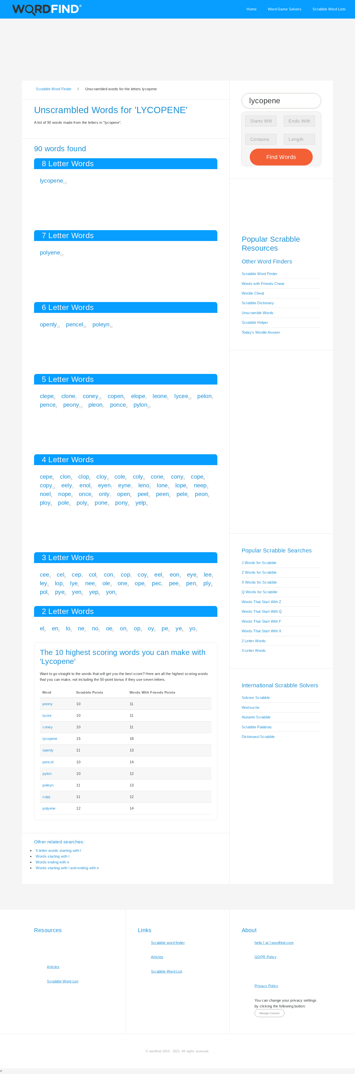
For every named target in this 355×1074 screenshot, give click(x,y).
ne (81, 628)
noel (45, 494)
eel (158, 574)
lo (68, 628)
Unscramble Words (258, 313)
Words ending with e (52, 862)
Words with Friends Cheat (263, 284)
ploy (45, 502)
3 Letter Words (254, 650)
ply (207, 583)
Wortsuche (251, 707)
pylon (141, 404)
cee (44, 574)
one (122, 583)
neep (200, 485)
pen (191, 583)
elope (138, 396)
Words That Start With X (262, 631)
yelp (140, 502)
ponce (118, 404)
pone (101, 502)
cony (177, 476)
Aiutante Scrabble (256, 717)
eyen (104, 485)
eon (174, 574)
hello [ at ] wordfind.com (274, 943)
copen (116, 396)
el (42, 628)
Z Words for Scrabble (259, 572)
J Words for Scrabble (259, 563)
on (123, 628)
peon (201, 494)
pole (63, 502)
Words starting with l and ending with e (67, 868)
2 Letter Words (254, 641)
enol (84, 485)
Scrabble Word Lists (329, 9)
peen (162, 494)
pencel (74, 324)
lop (59, 583)
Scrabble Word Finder (259, 274)
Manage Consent (269, 1013)
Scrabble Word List (62, 981)
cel (60, 574)
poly (82, 502)
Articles (53, 967)
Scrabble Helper (255, 322)
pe (165, 628)
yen (76, 592)
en (55, 628)
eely (66, 485)
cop (125, 574)
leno (143, 485)
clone (68, 396)
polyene (50, 252)
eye (191, 574)
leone (160, 396)
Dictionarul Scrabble (258, 737)
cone (157, 476)
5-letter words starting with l (58, 850)
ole (106, 583)
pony (121, 502)
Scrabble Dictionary (258, 303)
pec (156, 583)
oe (109, 628)
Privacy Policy (266, 986)
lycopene (51, 180)
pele (182, 494)
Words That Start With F (261, 621)
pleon (95, 404)
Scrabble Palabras (257, 727)
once (85, 494)
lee (208, 574)
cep (76, 574)
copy (46, 485)
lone (162, 485)
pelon (204, 396)
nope (64, 494)
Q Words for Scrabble (259, 592)
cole (119, 476)
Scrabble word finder (168, 943)
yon (110, 592)
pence (48, 404)
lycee (181, 396)
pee (174, 583)
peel (143, 494)
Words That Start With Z (261, 602)
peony (71, 404)
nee (90, 583)
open (123, 494)
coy (142, 574)
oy (151, 628)
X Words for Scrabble (259, 582)
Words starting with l (52, 856)
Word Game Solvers (284, 9)
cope (197, 476)
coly (138, 476)
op (137, 628)
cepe (46, 476)
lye (74, 583)
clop (83, 476)
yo (192, 628)
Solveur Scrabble (256, 697)
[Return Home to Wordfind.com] (46, 15)
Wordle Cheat (253, 293)
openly (48, 324)
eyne (124, 485)
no (95, 628)
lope (180, 485)
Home (251, 9)
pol (44, 592)
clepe (47, 396)
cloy (101, 476)
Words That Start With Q (262, 611)
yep (94, 592)
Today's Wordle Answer (261, 332)
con (108, 574)
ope (139, 583)
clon (65, 476)
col (92, 574)
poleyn (101, 324)
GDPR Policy (266, 957)
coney (91, 396)
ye (179, 628)
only (104, 494)
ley (43, 583)
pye (59, 592)
